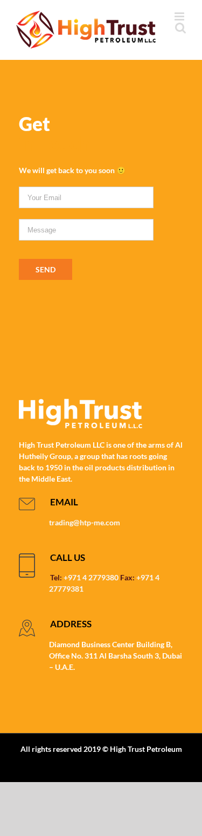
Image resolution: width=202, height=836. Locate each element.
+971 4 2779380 (91, 577)
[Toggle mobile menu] (180, 16)
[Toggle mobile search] (180, 27)
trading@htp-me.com (84, 522)
